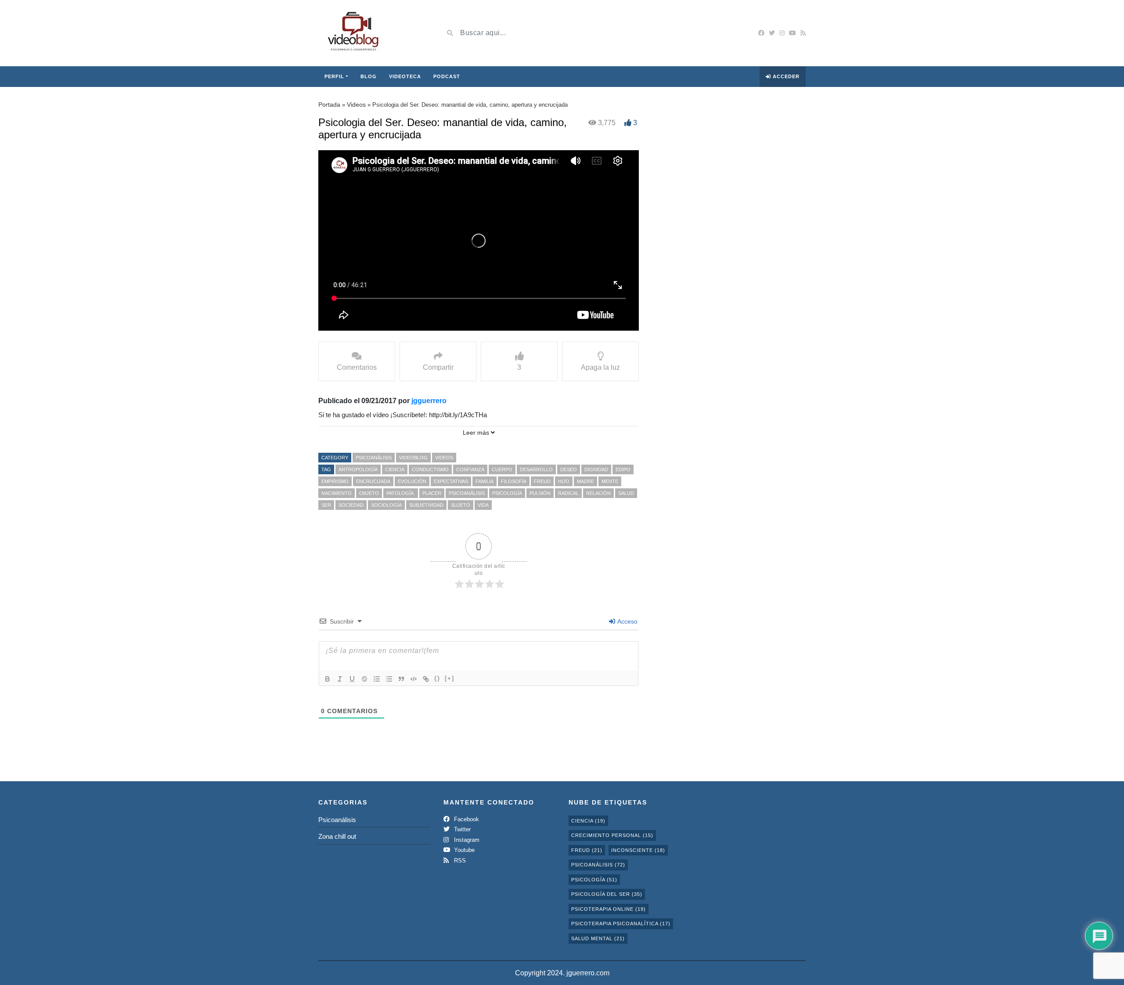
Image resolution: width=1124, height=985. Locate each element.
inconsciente (638, 850)
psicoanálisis (467, 493)
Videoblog (413, 457)
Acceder (785, 76)
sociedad (351, 505)
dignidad (596, 469)
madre (585, 481)
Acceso (627, 621)
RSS (459, 860)
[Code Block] (413, 679)
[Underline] (352, 679)
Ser (326, 505)
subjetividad (426, 505)
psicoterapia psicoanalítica (620, 923)
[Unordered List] (389, 679)
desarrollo (536, 469)
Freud (542, 481)
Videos (356, 104)
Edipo (623, 469)
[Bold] (327, 679)
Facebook (465, 819)
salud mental (598, 938)
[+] (449, 678)
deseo (568, 469)
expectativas (451, 481)
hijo (563, 481)
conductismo (430, 469)
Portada (329, 104)
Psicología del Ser (606, 894)
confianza (470, 469)
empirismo (335, 481)
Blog (368, 76)
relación (598, 493)
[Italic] (340, 679)
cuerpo (502, 469)
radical (568, 493)
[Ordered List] (377, 679)
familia (485, 481)
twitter (461, 829)
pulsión (540, 493)
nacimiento (336, 493)
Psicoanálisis (374, 457)
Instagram (465, 840)
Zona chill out (337, 836)
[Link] (426, 679)
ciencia (394, 469)
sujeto (460, 505)
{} (437, 678)
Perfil (334, 76)
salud (626, 493)
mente (610, 481)
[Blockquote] (401, 679)
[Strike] (364, 679)
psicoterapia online (608, 909)
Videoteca (405, 76)
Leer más (477, 432)
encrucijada (373, 481)
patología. (400, 493)
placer (431, 493)
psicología (507, 493)
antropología (358, 469)
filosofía (513, 481)
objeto (369, 493)
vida (483, 505)
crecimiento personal (612, 835)
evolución (412, 481)
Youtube (463, 850)
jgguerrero (429, 400)
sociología (386, 505)
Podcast (446, 76)
